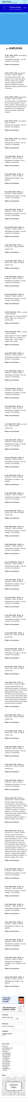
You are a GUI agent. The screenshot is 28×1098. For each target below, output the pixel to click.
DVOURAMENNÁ (6, 1053)
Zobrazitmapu (14, 1086)
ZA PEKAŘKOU (6, 1058)
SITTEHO (4, 1070)
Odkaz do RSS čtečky (8, 1026)
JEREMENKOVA (6, 1068)
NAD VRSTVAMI (6, 1055)
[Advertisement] (14, 29)
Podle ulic (3, 13)
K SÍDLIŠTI (5, 1051)
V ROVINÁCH (5, 1060)
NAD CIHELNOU (6, 1065)
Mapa (16, 13)
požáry (25, 312)
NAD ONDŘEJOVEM (7, 1048)
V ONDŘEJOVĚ (6, 1056)
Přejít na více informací (12, 64)
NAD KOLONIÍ (5, 1063)
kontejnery (23, 55)
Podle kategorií (10, 13)
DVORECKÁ (5, 1067)
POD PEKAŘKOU (6, 1061)
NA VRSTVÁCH (6, 1049)
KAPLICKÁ (4, 1046)
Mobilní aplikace (6, 1)
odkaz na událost (10, 57)
